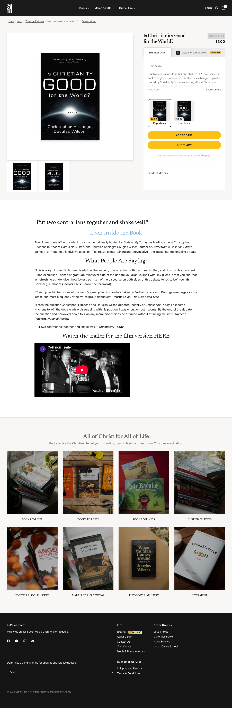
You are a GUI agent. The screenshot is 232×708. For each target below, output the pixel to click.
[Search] (216, 8)
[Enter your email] (111, 672)
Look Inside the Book (116, 233)
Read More (153, 89)
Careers (122, 632)
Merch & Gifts (102, 8)
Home (11, 21)
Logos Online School (166, 646)
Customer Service (129, 662)
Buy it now (184, 145)
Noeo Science (162, 641)
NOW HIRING (135, 632)
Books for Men (88, 519)
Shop (19, 21)
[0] (222, 8)
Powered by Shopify (60, 691)
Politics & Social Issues (32, 595)
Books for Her (32, 519)
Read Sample (213, 89)
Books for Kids (144, 519)
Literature (200, 595)
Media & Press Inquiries (131, 651)
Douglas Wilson (89, 21)
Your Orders (124, 646)
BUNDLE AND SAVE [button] (216, 36)
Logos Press (161, 631)
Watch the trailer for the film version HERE (116, 336)
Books (83, 8)
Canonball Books (163, 636)
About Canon (124, 636)
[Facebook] (10, 641)
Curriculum (126, 8)
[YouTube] (35, 641)
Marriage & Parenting (88, 595)
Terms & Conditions (128, 673)
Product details (158, 173)
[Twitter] (19, 641)
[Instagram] (27, 641)
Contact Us (123, 641)
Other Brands (163, 625)
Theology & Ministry (34, 21)
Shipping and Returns (129, 668)
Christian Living (200, 519)
